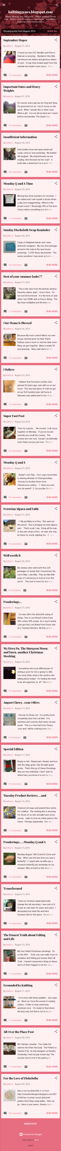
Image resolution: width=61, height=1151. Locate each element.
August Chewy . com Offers (21, 702)
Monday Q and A (14, 462)
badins (36, 1140)
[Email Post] (26, 76)
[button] (56, 40)
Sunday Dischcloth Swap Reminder (26, 230)
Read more (52, 75)
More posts (30, 1124)
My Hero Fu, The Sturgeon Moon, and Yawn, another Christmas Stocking (25, 652)
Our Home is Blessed (17, 323)
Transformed (12, 888)
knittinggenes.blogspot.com (30, 12)
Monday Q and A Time (18, 183)
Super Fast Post (13, 416)
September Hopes (15, 40)
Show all (52, 31)
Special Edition (13, 749)
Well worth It (12, 555)
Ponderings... (12, 602)
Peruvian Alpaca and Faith (20, 509)
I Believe (8, 369)
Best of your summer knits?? (22, 276)
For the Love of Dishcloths (20, 1078)
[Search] (57, 5)
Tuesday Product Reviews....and (24, 795)
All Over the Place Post (18, 1032)
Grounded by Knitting (18, 985)
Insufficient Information (20, 137)
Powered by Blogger (32, 1134)
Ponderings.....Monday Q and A (24, 842)
